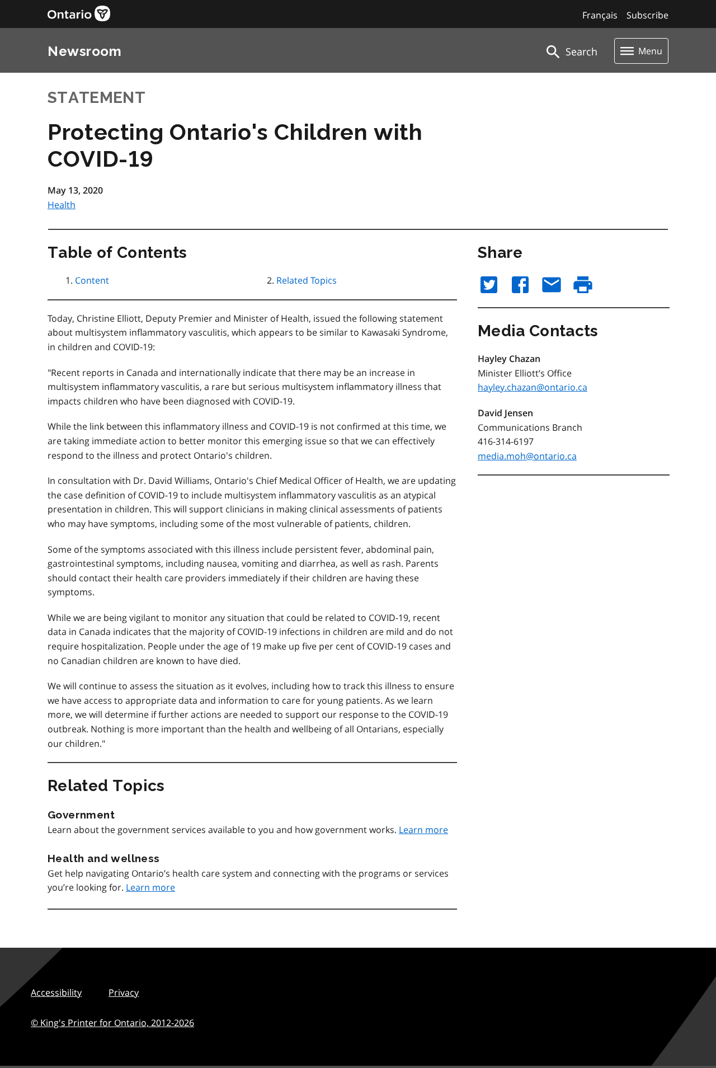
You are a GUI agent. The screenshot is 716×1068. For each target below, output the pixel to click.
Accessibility (56, 992)
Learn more (423, 830)
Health (62, 205)
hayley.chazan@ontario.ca (532, 387)
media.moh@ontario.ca (527, 456)
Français (600, 15)
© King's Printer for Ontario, (112, 1023)
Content (92, 280)
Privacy (124, 992)
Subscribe (647, 15)
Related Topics (306, 280)
